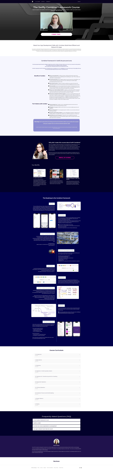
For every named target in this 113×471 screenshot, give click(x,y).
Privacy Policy (56, 467)
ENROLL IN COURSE (65, 157)
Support (45, 467)
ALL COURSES (38, 1)
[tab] (56, 420)
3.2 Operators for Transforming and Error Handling (46, 376)
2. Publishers (38, 365)
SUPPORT (43, 1)
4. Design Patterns (39, 398)
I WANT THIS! (56, 34)
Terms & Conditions (50, 467)
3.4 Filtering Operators (40, 387)
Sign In (79, 1)
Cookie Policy (61, 467)
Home (38, 467)
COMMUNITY (48, 1)
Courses (41, 467)
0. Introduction (38, 354)
